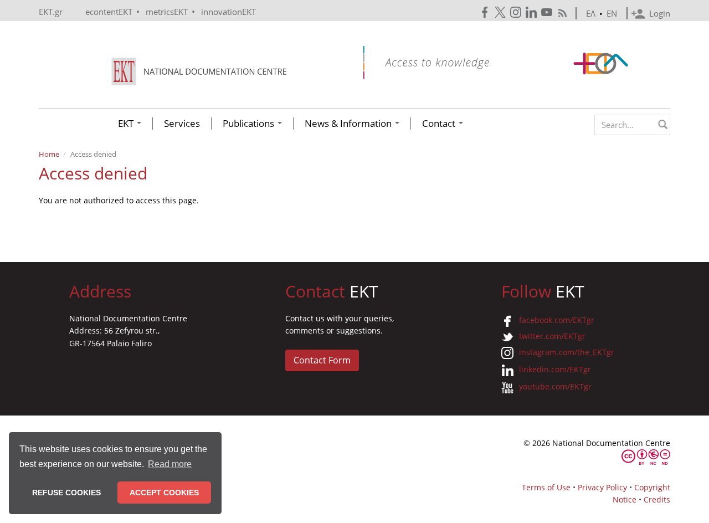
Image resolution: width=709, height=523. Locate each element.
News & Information (349, 123)
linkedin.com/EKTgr (555, 369)
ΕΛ (590, 13)
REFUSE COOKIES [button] (66, 492)
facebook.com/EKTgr (556, 320)
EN (612, 13)
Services (182, 123)
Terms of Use (546, 487)
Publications (249, 123)
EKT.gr (51, 11)
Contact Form (322, 360)
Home (49, 154)
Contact (440, 123)
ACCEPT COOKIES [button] (164, 492)
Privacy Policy (602, 487)
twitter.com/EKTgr (552, 336)
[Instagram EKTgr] (516, 12)
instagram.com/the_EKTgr (566, 352)
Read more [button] (170, 464)
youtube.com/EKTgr (555, 386)
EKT (127, 123)
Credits (657, 499)
